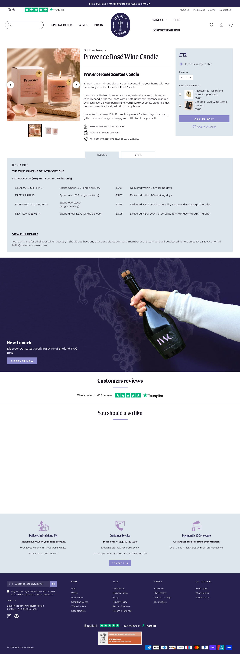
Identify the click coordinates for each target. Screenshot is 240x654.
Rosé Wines (77, 597)
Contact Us (225, 10)
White (74, 593)
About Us (159, 588)
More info (46, 501)
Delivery (102, 154)
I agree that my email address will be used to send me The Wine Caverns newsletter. (33, 593)
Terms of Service (121, 606)
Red (73, 588)
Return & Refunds (122, 611)
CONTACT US (120, 563)
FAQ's (116, 597)
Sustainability (202, 597)
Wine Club (159, 20)
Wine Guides (202, 593)
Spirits (98, 25)
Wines (83, 25)
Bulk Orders (160, 602)
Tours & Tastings (162, 597)
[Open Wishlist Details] (211, 24)
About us (184, 10)
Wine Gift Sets (78, 606)
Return (138, 154)
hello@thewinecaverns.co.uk (29, 245)
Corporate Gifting (166, 30)
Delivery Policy (120, 593)
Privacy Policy (120, 602)
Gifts (176, 20)
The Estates (199, 10)
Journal (212, 10)
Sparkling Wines (79, 602)
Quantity (183, 72)
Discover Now (22, 360)
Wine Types (201, 588)
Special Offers (62, 25)
